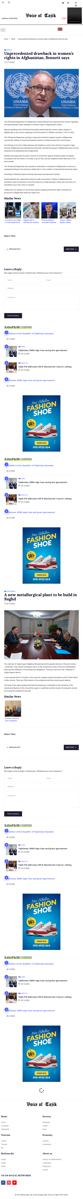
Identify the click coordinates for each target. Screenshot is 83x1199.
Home (6, 39)
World (13, 39)
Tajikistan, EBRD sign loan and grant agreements (42, 350)
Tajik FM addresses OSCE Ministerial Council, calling (44, 366)
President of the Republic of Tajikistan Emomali (29, 333)
